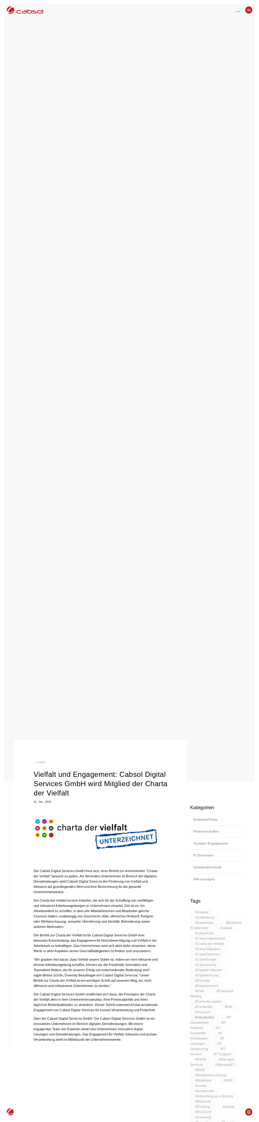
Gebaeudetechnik (207, 867)
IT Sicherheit (203, 855)
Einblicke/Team (205, 819)
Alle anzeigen (204, 879)
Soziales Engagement (210, 843)
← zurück (39, 762)
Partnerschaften (206, 831)
